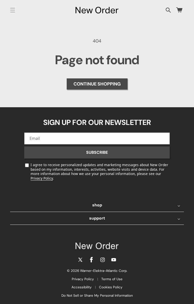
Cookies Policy (111, 287)
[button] (12, 10)
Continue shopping (97, 84)
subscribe (97, 152)
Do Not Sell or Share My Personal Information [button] (97, 295)
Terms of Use (112, 279)
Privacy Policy (42, 178)
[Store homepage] (97, 246)
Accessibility (81, 287)
